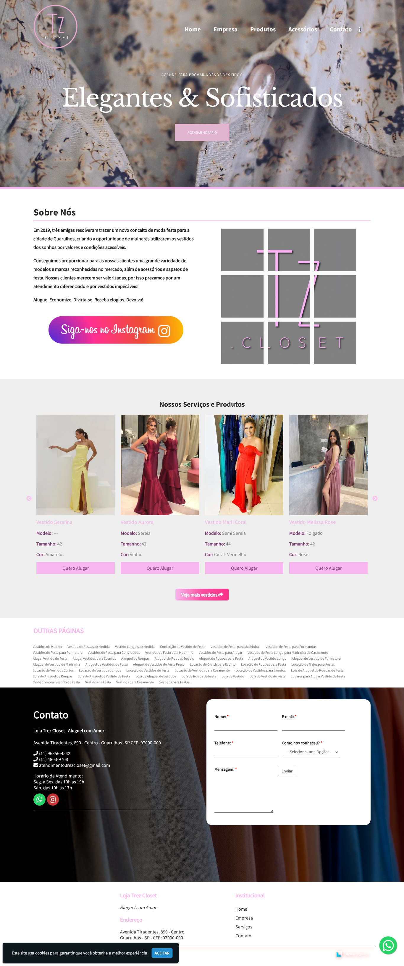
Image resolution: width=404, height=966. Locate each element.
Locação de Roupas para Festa (263, 664)
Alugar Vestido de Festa (50, 658)
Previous (29, 499)
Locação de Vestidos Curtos (53, 670)
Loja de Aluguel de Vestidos (155, 676)
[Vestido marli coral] (160, 465)
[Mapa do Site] (270, 954)
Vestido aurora (52, 522)
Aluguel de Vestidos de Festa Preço (159, 664)
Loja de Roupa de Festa (199, 676)
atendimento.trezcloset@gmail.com (74, 765)
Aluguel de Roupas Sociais (174, 658)
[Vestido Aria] (328, 465)
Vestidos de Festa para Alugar (220, 652)
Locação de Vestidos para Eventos (260, 670)
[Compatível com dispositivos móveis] (326, 954)
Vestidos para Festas (174, 682)
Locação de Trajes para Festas (313, 664)
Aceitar (162, 953)
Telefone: (223, 743)
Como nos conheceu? (302, 743)
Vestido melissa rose (228, 522)
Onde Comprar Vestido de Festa (56, 682)
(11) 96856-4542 (54, 753)
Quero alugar (75, 568)
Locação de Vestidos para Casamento (202, 670)
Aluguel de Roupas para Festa (221, 658)
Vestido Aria (302, 522)
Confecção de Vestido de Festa (182, 646)
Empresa (225, 29)
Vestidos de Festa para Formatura (58, 652)
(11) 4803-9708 (53, 759)
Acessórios (302, 29)
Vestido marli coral (141, 522)
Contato (341, 29)
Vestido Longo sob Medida (135, 646)
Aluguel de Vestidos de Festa (106, 664)
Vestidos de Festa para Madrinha (169, 652)
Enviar (287, 771)
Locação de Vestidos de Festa (147, 670)
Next (375, 499)
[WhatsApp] (385, 946)
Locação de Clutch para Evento (213, 664)
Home (193, 29)
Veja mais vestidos (199, 595)
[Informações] (365, 29)
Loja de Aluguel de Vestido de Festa (104, 676)
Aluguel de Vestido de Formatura (316, 658)
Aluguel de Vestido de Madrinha (56, 664)
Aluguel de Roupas (135, 658)
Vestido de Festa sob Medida (88, 646)
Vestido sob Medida (47, 646)
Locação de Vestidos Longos (100, 670)
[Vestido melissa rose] (244, 465)
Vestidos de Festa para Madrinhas (235, 646)
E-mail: (289, 716)
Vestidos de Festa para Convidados (114, 652)
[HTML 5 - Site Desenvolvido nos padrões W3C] (286, 954)
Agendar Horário (202, 132)
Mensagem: (225, 769)
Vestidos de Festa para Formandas (291, 646)
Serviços (243, 927)
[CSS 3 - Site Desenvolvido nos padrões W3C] (306, 954)
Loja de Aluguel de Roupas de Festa (317, 670)
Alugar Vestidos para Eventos (94, 658)
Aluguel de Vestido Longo (267, 658)
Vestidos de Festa (98, 682)
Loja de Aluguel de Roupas (52, 676)
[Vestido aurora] (75, 465)
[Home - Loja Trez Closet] (55, 26)
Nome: (221, 716)
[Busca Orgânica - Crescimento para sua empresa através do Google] (352, 953)
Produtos (263, 29)
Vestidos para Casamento (135, 682)
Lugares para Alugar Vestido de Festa (318, 676)
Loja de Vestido (233, 676)
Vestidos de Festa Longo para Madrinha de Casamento (288, 652)
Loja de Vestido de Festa (267, 676)
